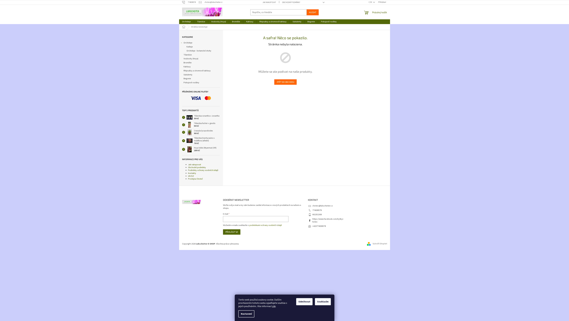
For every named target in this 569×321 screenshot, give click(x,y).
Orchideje (188, 42)
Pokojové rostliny (191, 82)
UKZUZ (191, 176)
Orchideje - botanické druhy (199, 50)
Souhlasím (323, 301)
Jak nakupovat (269, 2)
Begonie (187, 78)
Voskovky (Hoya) (191, 58)
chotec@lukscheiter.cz (322, 205)
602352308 (317, 214)
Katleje (190, 46)
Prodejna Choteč (195, 178)
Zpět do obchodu (285, 82)
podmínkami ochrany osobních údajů (265, 225)
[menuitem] (186, 21)
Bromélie (188, 62)
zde (274, 306)
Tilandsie (188, 54)
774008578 (317, 210)
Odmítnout (304, 301)
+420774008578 (319, 226)
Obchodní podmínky (291, 2)
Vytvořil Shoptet (380, 243)
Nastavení (246, 314)
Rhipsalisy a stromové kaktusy (197, 70)
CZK (370, 2)
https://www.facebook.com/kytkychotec (327, 220)
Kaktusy (187, 66)
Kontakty (192, 173)
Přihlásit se (231, 232)
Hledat (312, 12)
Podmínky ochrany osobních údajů (203, 170)
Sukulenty (188, 74)
